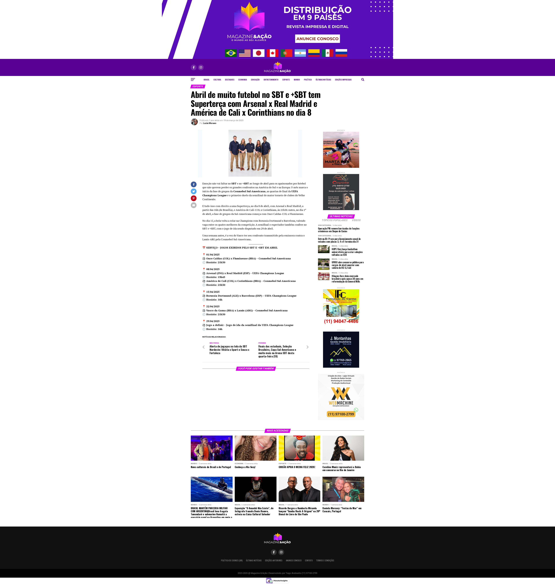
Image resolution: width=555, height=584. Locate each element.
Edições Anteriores (273, 560)
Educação (255, 79)
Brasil (206, 79)
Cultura (217, 79)
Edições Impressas (343, 79)
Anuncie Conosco (293, 560)
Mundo (297, 79)
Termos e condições (325, 560)
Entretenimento (271, 79)
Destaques (229, 79)
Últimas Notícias (323, 79)
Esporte (286, 79)
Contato (309, 560)
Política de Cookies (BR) (232, 560)
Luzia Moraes (209, 123)
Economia (242, 79)
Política (308, 79)
